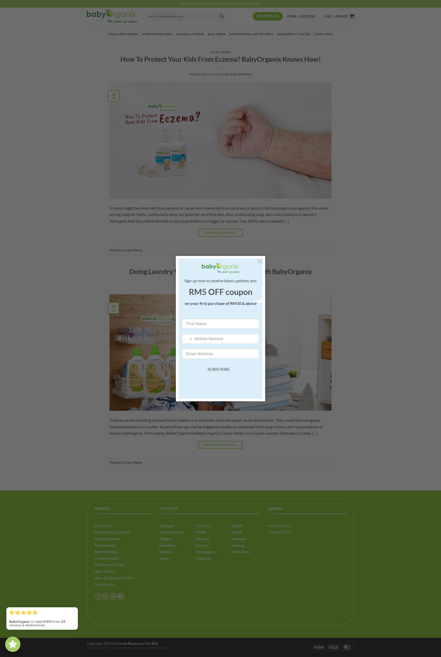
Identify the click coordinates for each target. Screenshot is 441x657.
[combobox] (187, 339)
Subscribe (218, 369)
